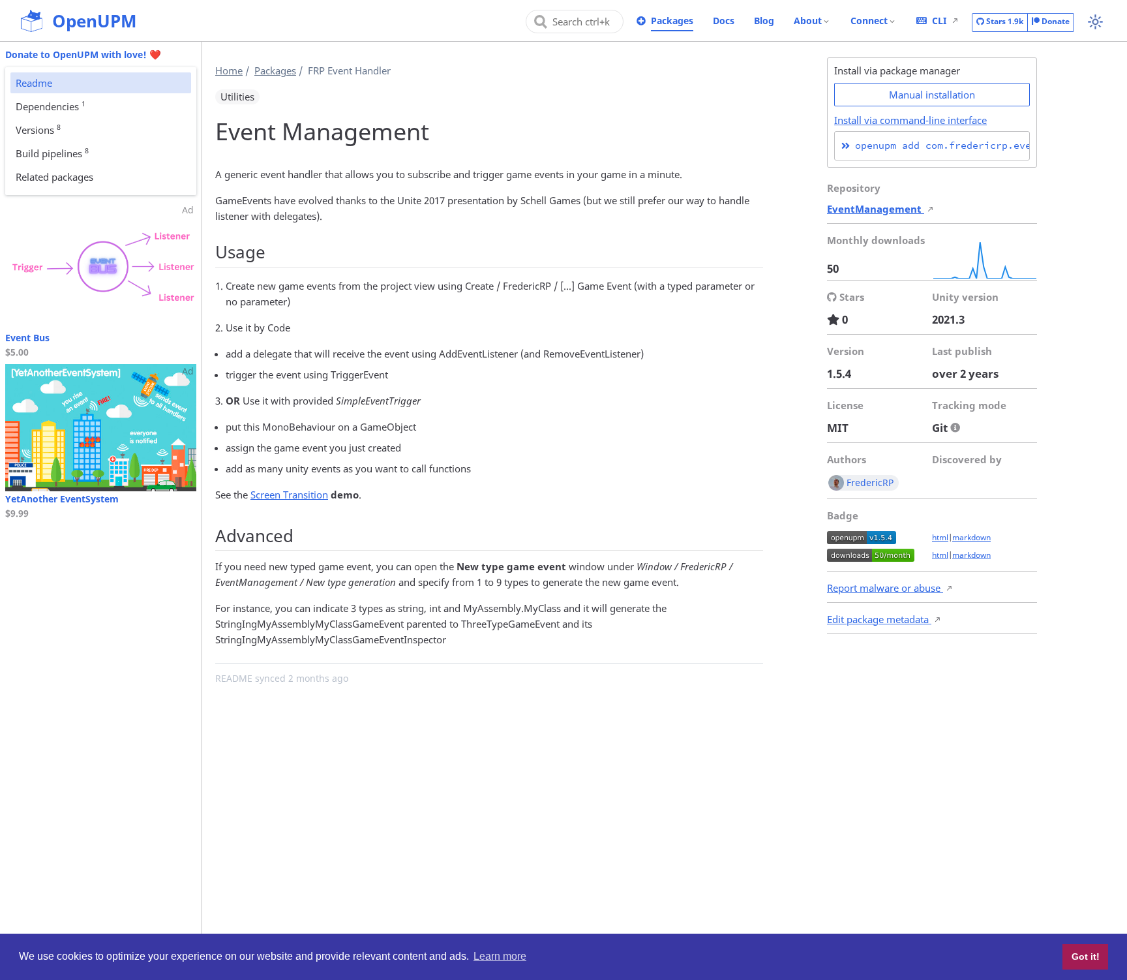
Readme (34, 82)
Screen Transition (289, 494)
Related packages (54, 176)
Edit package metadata (879, 619)
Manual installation (932, 94)
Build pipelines (52, 152)
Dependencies (50, 106)
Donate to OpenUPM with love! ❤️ (83, 54)
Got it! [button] (1086, 956)
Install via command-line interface (910, 120)
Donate (1055, 21)
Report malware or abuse (885, 587)
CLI (939, 20)
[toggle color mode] (1095, 22)
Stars (1003, 21)
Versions (38, 129)
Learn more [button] (499, 956)
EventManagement (875, 208)
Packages (672, 20)
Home (229, 70)
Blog (764, 20)
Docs (723, 20)
